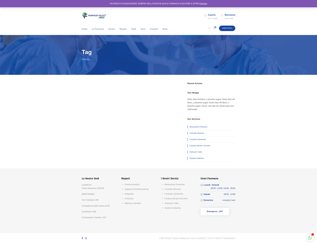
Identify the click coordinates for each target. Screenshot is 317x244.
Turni (142, 29)
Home (84, 29)
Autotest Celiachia (197, 158)
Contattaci (227, 28)
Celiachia (129, 199)
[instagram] (86, 238)
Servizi (111, 29)
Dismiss (203, 4)
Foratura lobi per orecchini (200, 146)
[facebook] (82, 238)
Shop (164, 29)
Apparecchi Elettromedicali (136, 189)
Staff (133, 29)
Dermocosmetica (132, 184)
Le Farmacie (98, 29)
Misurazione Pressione (198, 127)
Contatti (154, 29)
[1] (310, 239)
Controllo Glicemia (197, 133)
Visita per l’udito (196, 152)
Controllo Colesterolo (198, 139)
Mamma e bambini (133, 203)
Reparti (123, 29)
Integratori (129, 194)
